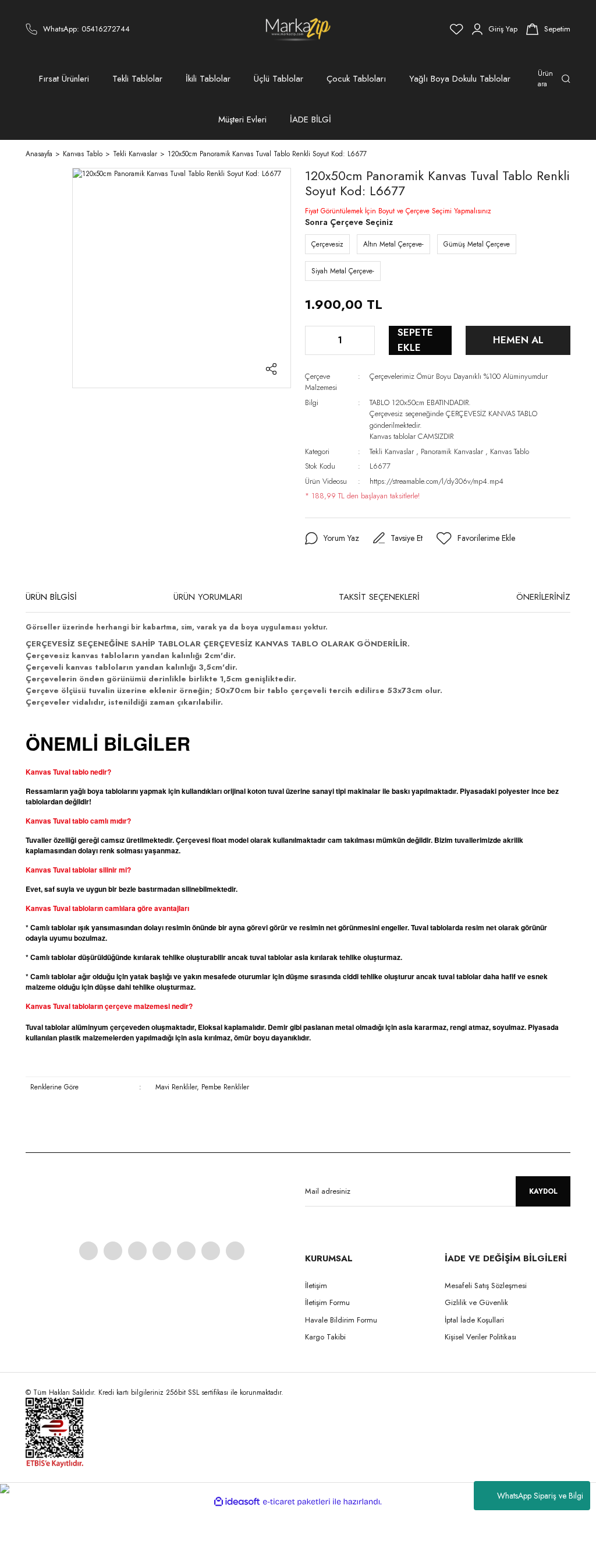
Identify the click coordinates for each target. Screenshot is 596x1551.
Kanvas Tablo (509, 451)
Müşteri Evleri (242, 119)
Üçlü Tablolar (278, 78)
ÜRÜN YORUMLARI (207, 596)
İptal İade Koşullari (474, 1319)
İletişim (316, 1285)
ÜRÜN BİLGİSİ (51, 596)
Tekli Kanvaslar (392, 451)
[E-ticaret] (296, 1502)
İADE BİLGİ (310, 119)
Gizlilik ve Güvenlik (476, 1302)
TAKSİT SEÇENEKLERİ (379, 596)
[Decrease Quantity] (315, 340)
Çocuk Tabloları (356, 78)
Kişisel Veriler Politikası (480, 1336)
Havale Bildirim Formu (341, 1319)
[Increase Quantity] (365, 340)
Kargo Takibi (325, 1336)
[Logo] (298, 29)
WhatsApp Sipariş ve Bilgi (540, 1495)
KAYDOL (543, 1191)
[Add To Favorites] (476, 538)
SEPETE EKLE (415, 340)
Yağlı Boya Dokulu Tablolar (459, 78)
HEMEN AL (518, 340)
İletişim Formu (327, 1302)
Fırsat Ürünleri (64, 78)
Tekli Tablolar (137, 78)
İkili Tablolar (208, 78)
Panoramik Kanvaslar (452, 451)
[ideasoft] (237, 1501)
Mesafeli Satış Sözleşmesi (486, 1285)
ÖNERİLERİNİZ (543, 596)
